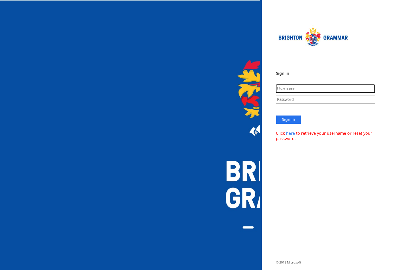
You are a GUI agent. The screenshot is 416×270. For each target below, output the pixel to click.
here (290, 133)
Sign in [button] (288, 119)
